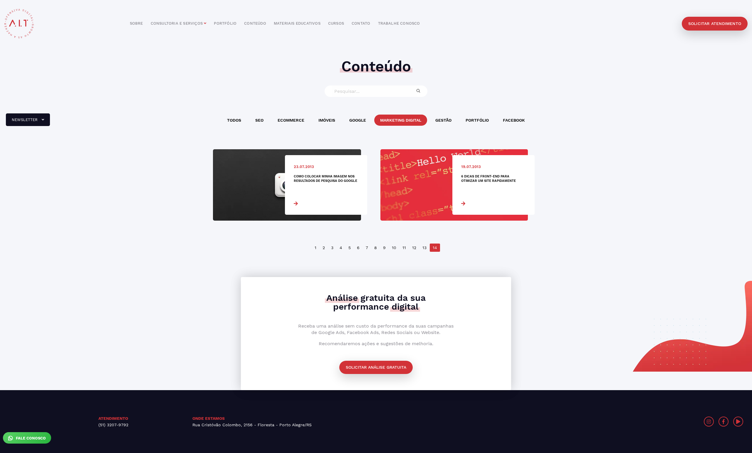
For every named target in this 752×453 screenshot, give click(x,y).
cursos (336, 23)
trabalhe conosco (399, 23)
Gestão (443, 120)
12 (414, 247)
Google (357, 120)
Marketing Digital (400, 120)
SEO (259, 120)
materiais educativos (297, 23)
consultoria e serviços (177, 23)
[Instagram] (709, 422)
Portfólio (477, 120)
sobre (136, 23)
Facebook (514, 120)
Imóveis (326, 120)
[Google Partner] (566, 421)
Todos (234, 120)
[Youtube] (738, 422)
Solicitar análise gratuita (376, 367)
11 (404, 247)
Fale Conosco (30, 438)
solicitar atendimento (714, 23)
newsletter (22, 122)
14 (435, 247)
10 (394, 247)
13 (424, 247)
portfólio (225, 23)
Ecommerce (291, 120)
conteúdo (255, 23)
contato (361, 23)
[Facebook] (723, 422)
